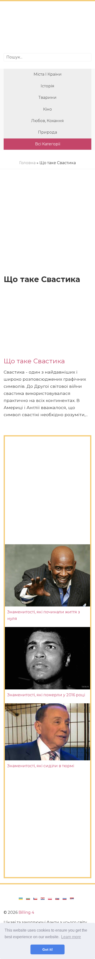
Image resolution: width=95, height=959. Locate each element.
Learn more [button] (71, 937)
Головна (27, 162)
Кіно (47, 109)
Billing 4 (26, 912)
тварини (47, 97)
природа (47, 132)
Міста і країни (48, 74)
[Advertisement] (47, 28)
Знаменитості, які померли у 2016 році (46, 695)
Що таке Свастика (34, 361)
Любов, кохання (47, 120)
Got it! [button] (47, 949)
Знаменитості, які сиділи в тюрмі (40, 766)
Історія (47, 86)
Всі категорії (47, 144)
